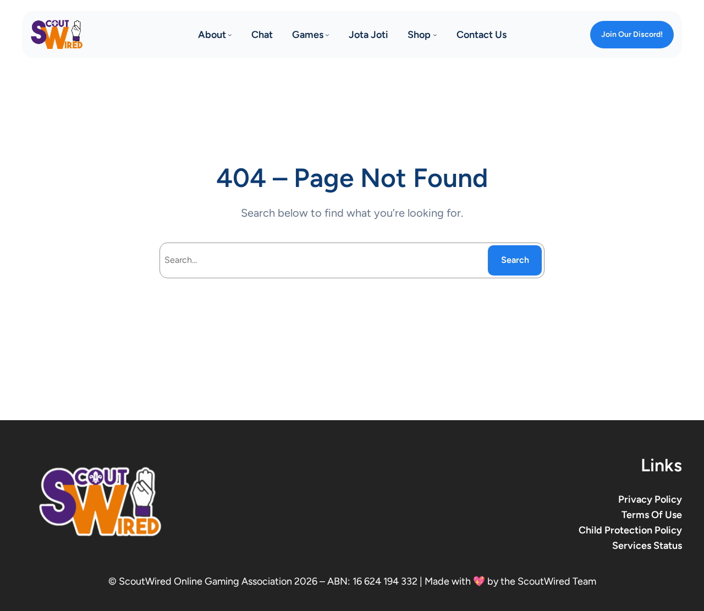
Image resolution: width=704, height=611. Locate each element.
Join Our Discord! (632, 34)
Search (515, 260)
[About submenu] (230, 34)
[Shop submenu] (435, 34)
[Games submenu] (327, 34)
